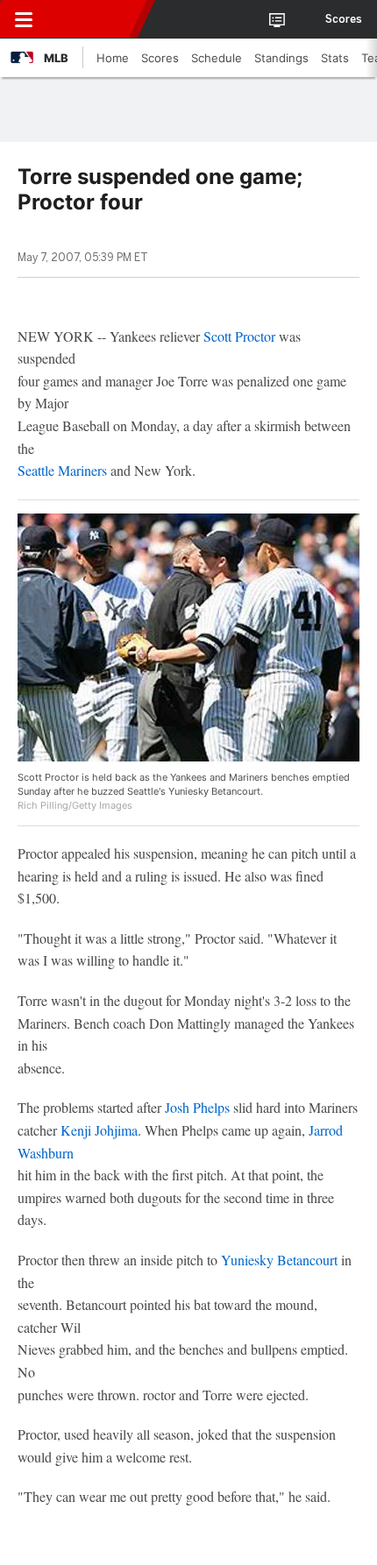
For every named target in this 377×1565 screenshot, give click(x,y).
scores (343, 19)
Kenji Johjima (99, 1130)
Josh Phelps (197, 1107)
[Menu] (23, 19)
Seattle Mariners (62, 470)
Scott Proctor (239, 336)
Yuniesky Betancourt (279, 1259)
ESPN (94, 19)
